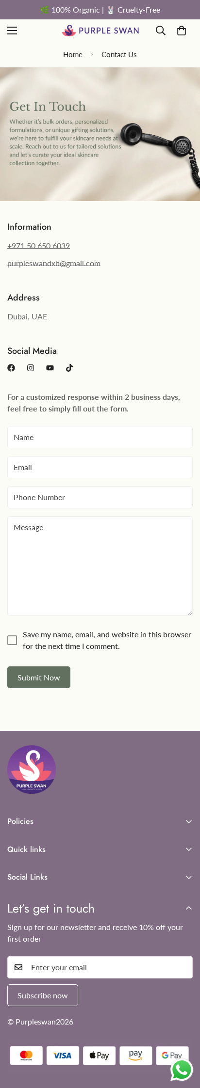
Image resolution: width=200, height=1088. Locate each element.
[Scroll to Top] (182, 1036)
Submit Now (38, 677)
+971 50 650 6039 (38, 245)
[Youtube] (50, 368)
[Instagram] (30, 368)
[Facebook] (11, 368)
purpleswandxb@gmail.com (53, 263)
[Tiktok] (69, 368)
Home (73, 54)
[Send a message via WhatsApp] (181, 1069)
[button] (181, 30)
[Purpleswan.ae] (100, 30)
